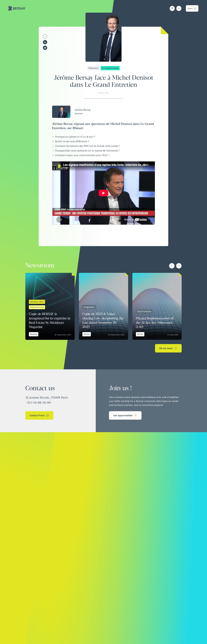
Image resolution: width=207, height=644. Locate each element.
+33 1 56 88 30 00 (38, 402)
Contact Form (37, 415)
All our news (166, 348)
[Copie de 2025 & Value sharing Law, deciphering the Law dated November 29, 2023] (103, 306)
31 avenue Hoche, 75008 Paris (46, 397)
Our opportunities (123, 415)
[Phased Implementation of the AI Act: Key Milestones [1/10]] (157, 306)
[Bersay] (16, 8)
